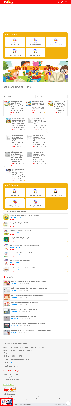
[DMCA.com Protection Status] (8, 385)
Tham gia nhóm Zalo (12, 379)
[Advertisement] (35, 18)
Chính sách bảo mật (12, 374)
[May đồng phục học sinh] (6, 402)
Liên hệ (13, 362)
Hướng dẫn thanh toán (12, 377)
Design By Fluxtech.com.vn (24, 404)
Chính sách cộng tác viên (61, 404)
